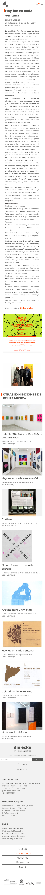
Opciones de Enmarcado (13, 833)
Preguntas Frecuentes (12, 828)
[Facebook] (22, 772)
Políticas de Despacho (12, 831)
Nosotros (22, 857)
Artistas (22, 848)
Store (22, 866)
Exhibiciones (22, 853)
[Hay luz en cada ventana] (22, 332)
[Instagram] (18, 772)
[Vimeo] (26, 772)
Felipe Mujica (26, 308)
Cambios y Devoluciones (13, 836)
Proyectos (22, 862)
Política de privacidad (12, 839)
